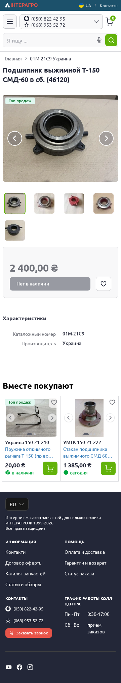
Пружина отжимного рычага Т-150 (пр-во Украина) (27, 452)
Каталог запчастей (25, 573)
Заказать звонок (32, 633)
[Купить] (50, 468)
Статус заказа (79, 573)
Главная (13, 58)
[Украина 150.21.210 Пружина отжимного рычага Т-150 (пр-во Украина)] (31, 418)
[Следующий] (106, 138)
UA (88, 5)
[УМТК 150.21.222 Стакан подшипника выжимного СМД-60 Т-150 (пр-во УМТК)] (89, 418)
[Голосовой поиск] (99, 40)
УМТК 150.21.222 (82, 442)
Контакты (109, 5)
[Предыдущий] (15, 138)
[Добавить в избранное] (103, 284)
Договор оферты (24, 562)
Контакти (15, 552)
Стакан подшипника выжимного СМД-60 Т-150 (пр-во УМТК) (85, 452)
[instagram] (30, 667)
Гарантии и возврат (85, 562)
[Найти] (111, 40)
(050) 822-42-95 (28, 608)
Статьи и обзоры (23, 584)
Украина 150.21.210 (27, 442)
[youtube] (8, 667)
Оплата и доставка (85, 552)
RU (13, 504)
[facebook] (19, 667)
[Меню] (10, 22)
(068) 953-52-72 (28, 620)
